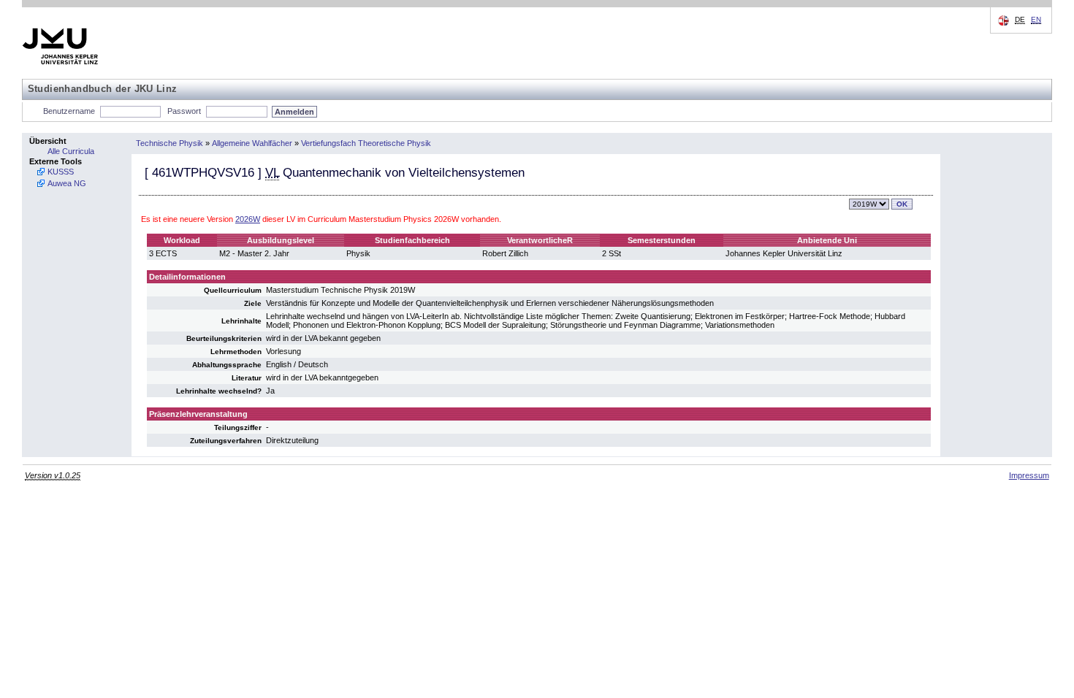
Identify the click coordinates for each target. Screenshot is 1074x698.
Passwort (184, 111)
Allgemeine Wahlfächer (252, 143)
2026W (247, 219)
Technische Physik (169, 143)
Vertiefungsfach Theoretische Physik (366, 143)
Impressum (1029, 475)
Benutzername (69, 111)
